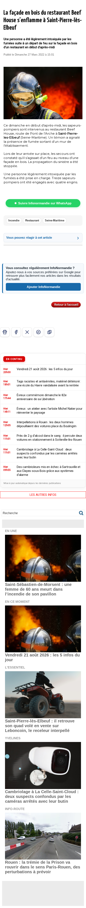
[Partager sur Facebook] (16, 332)
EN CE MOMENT (17, 601)
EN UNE (11, 531)
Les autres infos (43, 495)
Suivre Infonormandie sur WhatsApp (44, 203)
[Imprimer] (5, 332)
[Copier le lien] (49, 332)
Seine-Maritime (54, 220)
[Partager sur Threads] (38, 332)
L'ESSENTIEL (15, 667)
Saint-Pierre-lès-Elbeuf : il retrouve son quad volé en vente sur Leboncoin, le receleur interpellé (40, 726)
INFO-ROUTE (15, 809)
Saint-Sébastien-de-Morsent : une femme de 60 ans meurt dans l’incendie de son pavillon (38, 589)
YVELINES (12, 738)
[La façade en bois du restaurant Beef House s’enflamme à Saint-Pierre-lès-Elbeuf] (43, 68)
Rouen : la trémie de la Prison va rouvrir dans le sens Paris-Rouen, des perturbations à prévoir (42, 867)
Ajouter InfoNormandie (43, 287)
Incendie (13, 220)
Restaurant (32, 220)
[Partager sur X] (27, 332)
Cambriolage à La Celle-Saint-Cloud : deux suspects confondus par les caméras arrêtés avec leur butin (42, 796)
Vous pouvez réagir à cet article (29, 237)
